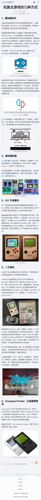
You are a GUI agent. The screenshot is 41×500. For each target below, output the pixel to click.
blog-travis (24, 493)
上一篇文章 (5, 161)
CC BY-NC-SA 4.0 (20, 464)
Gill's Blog (25, 497)
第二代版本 (14, 218)
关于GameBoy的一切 (17, 51)
